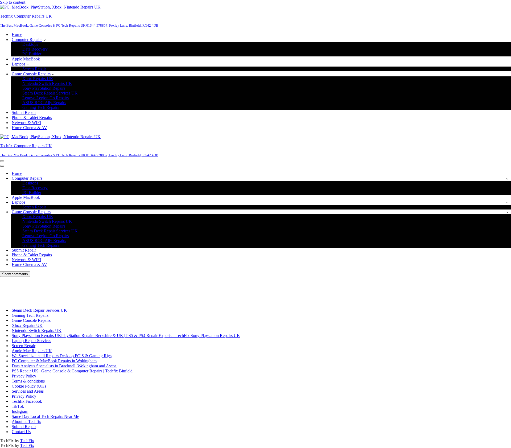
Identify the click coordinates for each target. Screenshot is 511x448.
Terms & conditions (28, 381)
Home (17, 34)
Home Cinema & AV (29, 127)
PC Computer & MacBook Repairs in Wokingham (54, 361)
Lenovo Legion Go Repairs (45, 98)
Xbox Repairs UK (37, 78)
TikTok (18, 406)
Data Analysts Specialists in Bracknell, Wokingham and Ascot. (64, 366)
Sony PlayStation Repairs (43, 88)
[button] (45, 39)
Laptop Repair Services (31, 340)
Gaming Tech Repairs (40, 107)
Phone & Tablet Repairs (32, 117)
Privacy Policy (24, 376)
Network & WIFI (26, 122)
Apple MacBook (26, 59)
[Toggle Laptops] (507, 202)
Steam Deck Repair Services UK (50, 93)
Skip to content (12, 2)
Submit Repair (24, 112)
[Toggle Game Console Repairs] (507, 212)
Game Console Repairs (31, 320)
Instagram (20, 411)
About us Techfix (26, 421)
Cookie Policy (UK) (29, 386)
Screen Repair (34, 69)
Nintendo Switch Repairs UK (47, 83)
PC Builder (31, 54)
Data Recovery (35, 49)
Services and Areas (28, 391)
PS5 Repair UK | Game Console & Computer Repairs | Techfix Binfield (72, 371)
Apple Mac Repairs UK (32, 350)
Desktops (30, 44)
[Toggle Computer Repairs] (507, 178)
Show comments (15, 274)
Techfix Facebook (27, 401)
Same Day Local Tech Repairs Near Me (45, 416)
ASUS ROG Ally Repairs (44, 102)
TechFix (27, 440)
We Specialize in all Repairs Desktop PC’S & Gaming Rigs (62, 356)
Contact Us (21, 431)
